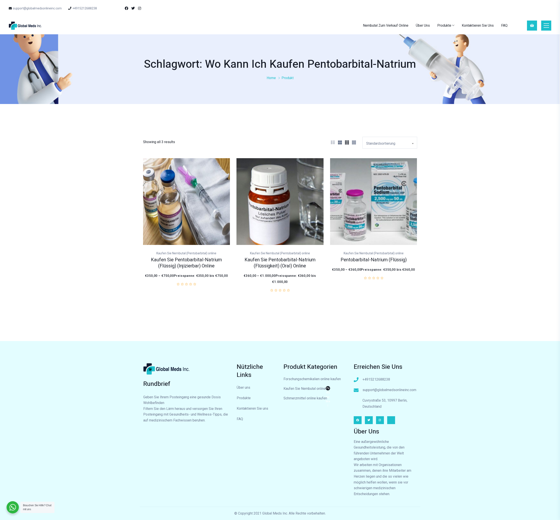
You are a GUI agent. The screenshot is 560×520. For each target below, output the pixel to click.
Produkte (444, 25)
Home (271, 78)
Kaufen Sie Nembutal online (307, 389)
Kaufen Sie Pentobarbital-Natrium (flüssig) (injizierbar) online (186, 263)
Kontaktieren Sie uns (478, 25)
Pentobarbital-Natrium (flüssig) (374, 260)
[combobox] (389, 143)
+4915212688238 (84, 8)
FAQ (504, 25)
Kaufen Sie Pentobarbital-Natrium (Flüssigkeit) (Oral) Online (280, 263)
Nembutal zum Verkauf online (385, 25)
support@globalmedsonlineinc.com (37, 8)
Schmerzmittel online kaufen (305, 398)
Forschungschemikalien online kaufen (312, 379)
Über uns (423, 25)
